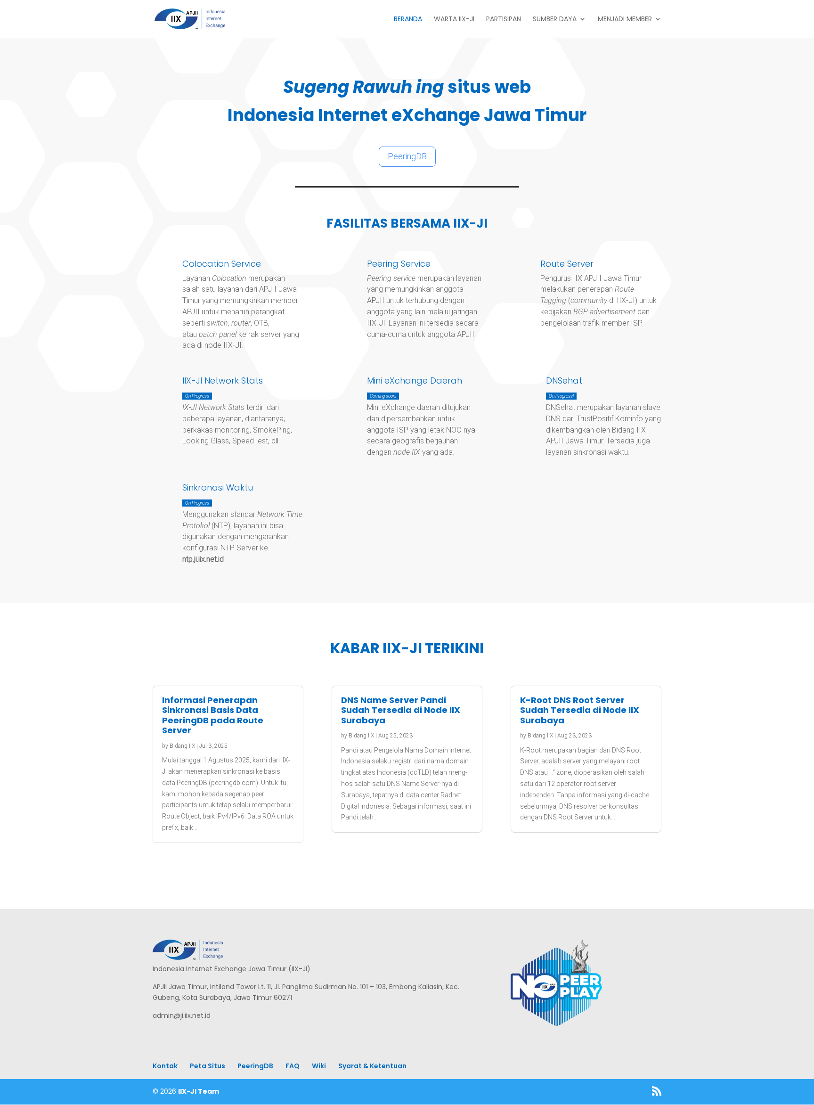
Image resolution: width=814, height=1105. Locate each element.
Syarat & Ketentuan (372, 1066)
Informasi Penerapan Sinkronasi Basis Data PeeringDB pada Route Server (212, 715)
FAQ (292, 1066)
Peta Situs (207, 1066)
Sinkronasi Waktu (217, 487)
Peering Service (399, 264)
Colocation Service (221, 264)
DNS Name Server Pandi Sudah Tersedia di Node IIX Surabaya (400, 710)
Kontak (165, 1066)
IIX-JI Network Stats (222, 380)
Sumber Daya (555, 20)
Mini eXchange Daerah (414, 380)
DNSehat (564, 380)
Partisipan (503, 20)
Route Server (567, 264)
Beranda (408, 20)
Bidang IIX (182, 746)
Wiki (319, 1066)
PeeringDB (407, 156)
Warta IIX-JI (454, 20)
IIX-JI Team (198, 1091)
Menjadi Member (625, 20)
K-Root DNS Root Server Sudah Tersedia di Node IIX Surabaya (579, 710)
